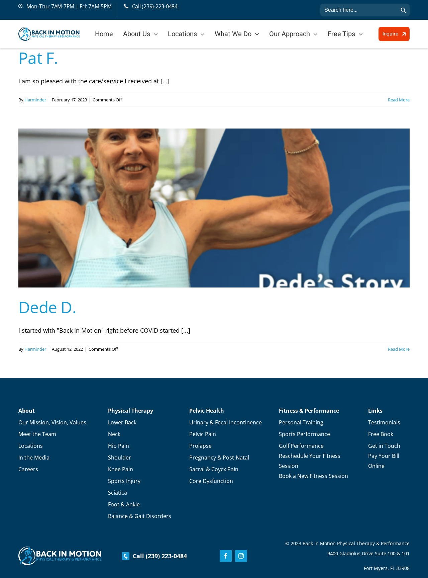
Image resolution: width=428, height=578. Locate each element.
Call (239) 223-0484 (158, 556)
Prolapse (200, 445)
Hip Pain (118, 445)
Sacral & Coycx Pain (213, 469)
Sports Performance (304, 434)
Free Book (380, 434)
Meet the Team (37, 434)
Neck (114, 434)
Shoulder (119, 457)
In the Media (33, 457)
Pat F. (38, 58)
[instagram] (241, 556)
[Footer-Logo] (59, 550)
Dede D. (47, 307)
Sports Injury (124, 481)
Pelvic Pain (202, 434)
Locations (30, 445)
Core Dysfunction (211, 481)
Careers (28, 469)
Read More (399, 100)
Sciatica (117, 492)
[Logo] (49, 30)
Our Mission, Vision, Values (52, 422)
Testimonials (384, 422)
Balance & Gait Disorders (139, 516)
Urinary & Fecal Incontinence (225, 422)
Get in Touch (384, 445)
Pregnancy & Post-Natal (219, 457)
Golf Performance (301, 445)
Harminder (35, 100)
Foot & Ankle (124, 504)
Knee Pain (120, 469)
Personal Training (301, 422)
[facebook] (226, 556)
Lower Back (122, 422)
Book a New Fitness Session (313, 476)
